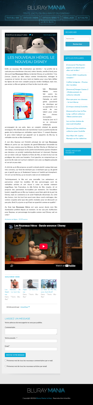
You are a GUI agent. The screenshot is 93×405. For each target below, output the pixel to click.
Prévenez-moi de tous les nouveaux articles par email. (27, 366)
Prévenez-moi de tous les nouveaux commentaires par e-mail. (30, 360)
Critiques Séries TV (50, 18)
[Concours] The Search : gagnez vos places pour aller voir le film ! (75, 67)
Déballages (68, 18)
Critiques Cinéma (30, 18)
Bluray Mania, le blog (44, 398)
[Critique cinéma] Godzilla (77, 107)
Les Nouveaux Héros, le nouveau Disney (31, 59)
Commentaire (10, 327)
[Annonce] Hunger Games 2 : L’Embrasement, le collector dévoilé (77, 92)
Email (7, 346)
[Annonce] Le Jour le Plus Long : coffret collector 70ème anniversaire (76, 114)
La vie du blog (47, 22)
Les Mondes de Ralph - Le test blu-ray (12, 291)
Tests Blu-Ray (12, 18)
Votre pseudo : (10, 338)
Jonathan (24, 307)
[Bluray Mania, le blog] (46, 6)
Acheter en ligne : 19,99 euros (16, 219)
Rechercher (77, 44)
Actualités (83, 18)
